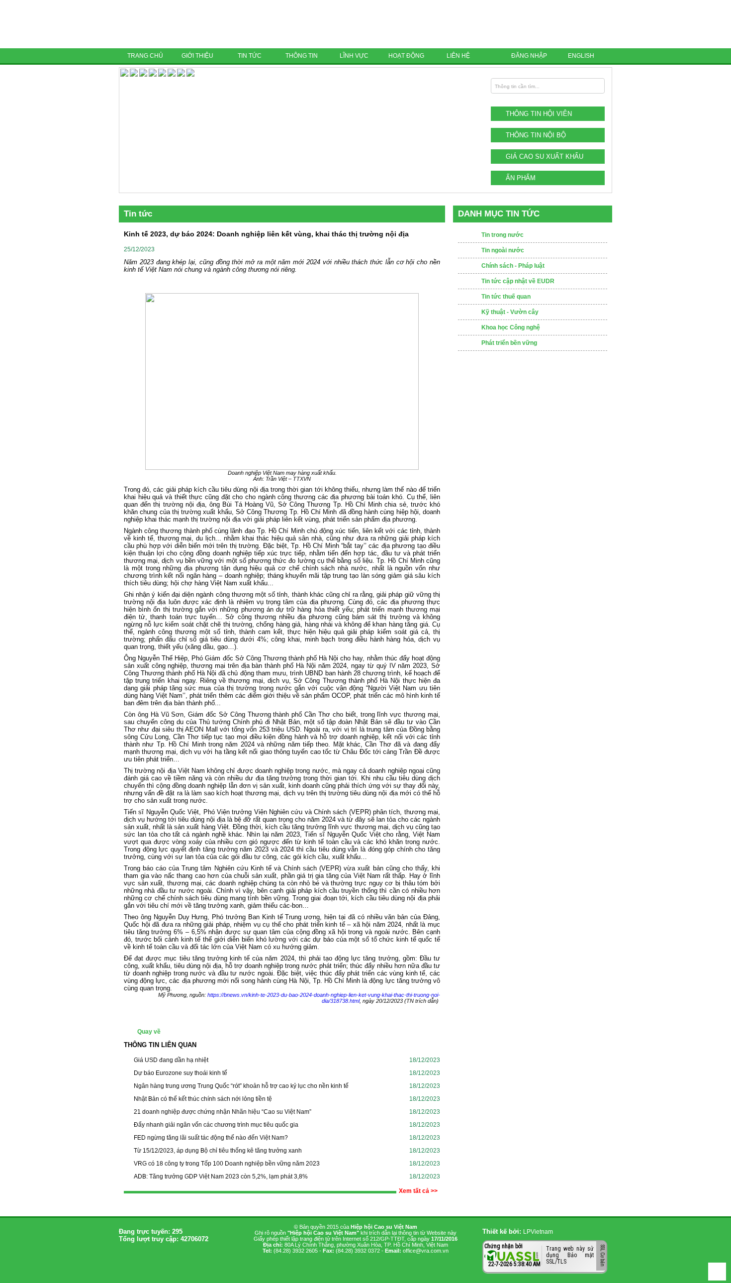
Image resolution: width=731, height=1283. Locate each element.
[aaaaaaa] (190, 75)
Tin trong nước (502, 235)
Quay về (149, 1032)
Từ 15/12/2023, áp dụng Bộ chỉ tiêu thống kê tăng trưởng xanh (218, 1151)
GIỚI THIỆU (197, 56)
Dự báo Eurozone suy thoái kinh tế (180, 1073)
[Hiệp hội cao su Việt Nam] (188, 24)
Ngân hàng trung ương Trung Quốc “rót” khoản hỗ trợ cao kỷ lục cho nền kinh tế (241, 1086)
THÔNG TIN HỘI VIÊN (539, 113)
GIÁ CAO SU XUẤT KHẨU (544, 156)
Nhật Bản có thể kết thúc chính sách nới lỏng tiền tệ (203, 1099)
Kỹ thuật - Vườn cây (510, 312)
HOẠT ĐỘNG (406, 56)
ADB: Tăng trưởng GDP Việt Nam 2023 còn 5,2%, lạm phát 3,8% (221, 1176)
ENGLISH (581, 56)
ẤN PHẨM (521, 178)
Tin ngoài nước (502, 250)
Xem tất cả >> (418, 1191)
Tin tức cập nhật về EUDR (517, 281)
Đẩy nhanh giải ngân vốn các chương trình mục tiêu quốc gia (216, 1125)
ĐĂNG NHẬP (529, 56)
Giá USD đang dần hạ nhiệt (171, 1060)
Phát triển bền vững (509, 343)
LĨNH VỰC (354, 56)
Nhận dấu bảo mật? (523, 1265)
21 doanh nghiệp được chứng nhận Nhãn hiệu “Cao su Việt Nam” (222, 1112)
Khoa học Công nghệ (510, 327)
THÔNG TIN (301, 56)
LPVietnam (538, 1232)
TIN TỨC (250, 56)
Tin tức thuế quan (506, 297)
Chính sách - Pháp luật (513, 266)
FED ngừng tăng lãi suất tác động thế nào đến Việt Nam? (211, 1138)
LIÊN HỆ (458, 56)
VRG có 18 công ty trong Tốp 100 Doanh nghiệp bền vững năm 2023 (227, 1164)
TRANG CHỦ (145, 56)
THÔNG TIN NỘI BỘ (536, 135)
